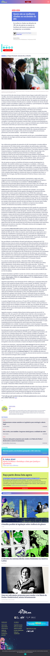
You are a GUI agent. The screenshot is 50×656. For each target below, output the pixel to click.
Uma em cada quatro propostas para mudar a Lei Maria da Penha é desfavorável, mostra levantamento (22, 440)
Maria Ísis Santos (13, 443)
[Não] (48, 652)
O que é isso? (19, 34)
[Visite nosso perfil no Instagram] (30, 631)
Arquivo (14, 10)
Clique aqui (6, 465)
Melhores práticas (18, 628)
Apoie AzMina (8, 50)
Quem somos (4, 625)
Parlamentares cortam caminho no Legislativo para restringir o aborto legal (24, 423)
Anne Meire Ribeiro (6, 426)
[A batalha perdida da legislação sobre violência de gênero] (25, 509)
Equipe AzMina (16, 38)
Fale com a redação (18, 626)
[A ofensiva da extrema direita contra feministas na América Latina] (25, 543)
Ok (25, 654)
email (10, 408)
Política (18, 10)
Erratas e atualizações (18, 630)
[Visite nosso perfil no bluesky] (28, 631)
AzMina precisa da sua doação (19, 485)
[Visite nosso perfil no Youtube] (31, 631)
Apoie (28, 2)
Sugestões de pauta (18, 625)
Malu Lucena (5, 453)
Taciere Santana (5, 433)
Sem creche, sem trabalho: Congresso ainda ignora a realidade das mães (24, 431)
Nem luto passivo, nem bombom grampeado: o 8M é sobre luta (22, 451)
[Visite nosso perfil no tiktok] (27, 631)
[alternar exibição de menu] (48, 2)
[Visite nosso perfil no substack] (32, 631)
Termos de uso (4, 628)
